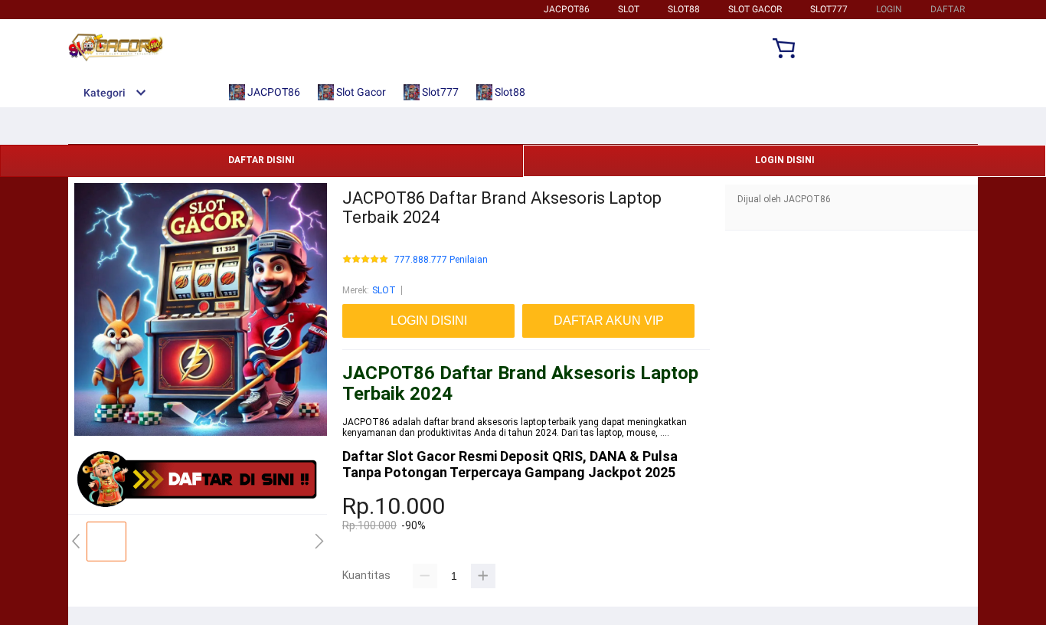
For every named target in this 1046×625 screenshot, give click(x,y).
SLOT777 (829, 9)
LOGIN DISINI (785, 160)
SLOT (628, 9)
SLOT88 (684, 9)
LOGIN (889, 9)
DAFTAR (947, 9)
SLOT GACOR (755, 9)
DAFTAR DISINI (261, 160)
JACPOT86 (567, 9)
